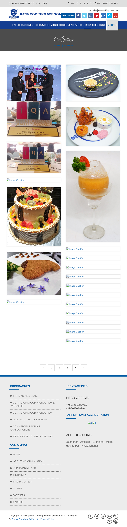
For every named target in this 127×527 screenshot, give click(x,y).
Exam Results (68, 16)
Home (14, 25)
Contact (102, 25)
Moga (109, 441)
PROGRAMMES (41, 25)
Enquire (113, 25)
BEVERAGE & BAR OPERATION (30, 419)
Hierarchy (20, 474)
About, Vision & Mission (28, 461)
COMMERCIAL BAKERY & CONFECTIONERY (25, 428)
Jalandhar (72, 441)
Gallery (88, 25)
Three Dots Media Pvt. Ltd (25, 519)
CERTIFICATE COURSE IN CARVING (33, 436)
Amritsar (85, 441)
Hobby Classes (22, 481)
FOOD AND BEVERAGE (25, 395)
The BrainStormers (25, 25)
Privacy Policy (47, 519)
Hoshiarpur (72, 445)
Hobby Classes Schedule (56, 25)
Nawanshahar (90, 445)
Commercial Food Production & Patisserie (32, 404)
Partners (78, 25)
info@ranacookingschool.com (105, 10)
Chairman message (25, 468)
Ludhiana (98, 441)
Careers (95, 25)
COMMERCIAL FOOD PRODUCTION (32, 412)
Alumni (71, 25)
